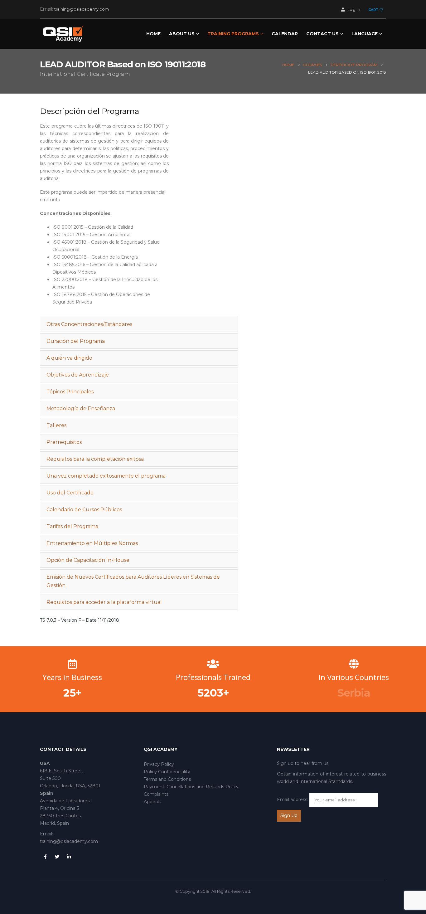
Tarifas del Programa (72, 526)
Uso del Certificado (70, 493)
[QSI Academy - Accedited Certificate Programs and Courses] (63, 33)
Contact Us (322, 33)
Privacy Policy (159, 764)
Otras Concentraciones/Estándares (89, 324)
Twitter (57, 856)
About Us (182, 33)
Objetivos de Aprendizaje (77, 375)
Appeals (152, 802)
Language (364, 33)
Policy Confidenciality (167, 772)
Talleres (56, 425)
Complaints (156, 794)
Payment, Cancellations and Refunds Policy (191, 787)
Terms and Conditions (167, 779)
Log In (353, 9)
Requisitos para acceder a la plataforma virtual (104, 602)
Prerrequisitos (64, 442)
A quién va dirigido (69, 358)
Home (153, 33)
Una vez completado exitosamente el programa (106, 476)
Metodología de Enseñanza (80, 408)
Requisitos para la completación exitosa (95, 459)
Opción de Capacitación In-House (87, 560)
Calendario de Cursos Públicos (84, 510)
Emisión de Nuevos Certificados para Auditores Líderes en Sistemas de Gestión (133, 581)
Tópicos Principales (70, 392)
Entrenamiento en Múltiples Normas (92, 543)
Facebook (45, 856)
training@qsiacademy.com (81, 9)
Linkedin (69, 856)
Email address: (292, 799)
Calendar (285, 33)
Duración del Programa (75, 341)
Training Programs (233, 33)
